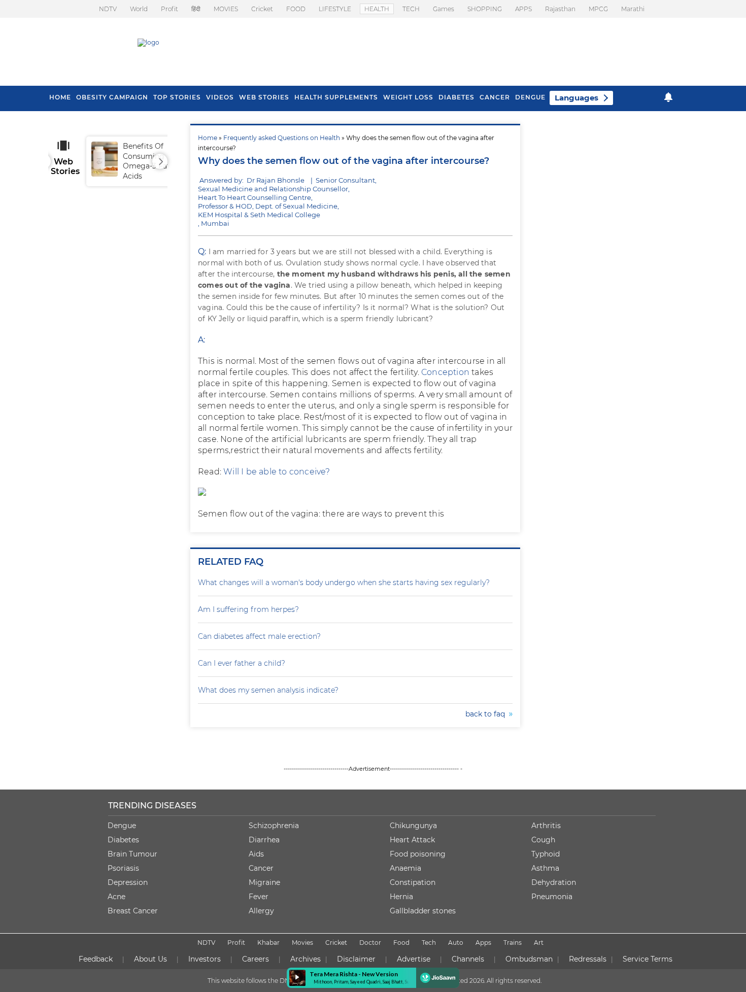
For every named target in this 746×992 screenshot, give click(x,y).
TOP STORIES (177, 97)
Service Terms (647, 959)
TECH (411, 9)
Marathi (633, 9)
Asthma (545, 868)
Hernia (401, 896)
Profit (169, 9)
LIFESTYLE (335, 9)
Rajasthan (560, 9)
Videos (220, 97)
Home (207, 138)
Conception (446, 372)
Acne (116, 896)
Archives (305, 959)
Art (539, 942)
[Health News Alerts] (668, 97)
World (139, 9)
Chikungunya (413, 825)
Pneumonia (551, 896)
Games (443, 9)
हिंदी (195, 9)
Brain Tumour (132, 854)
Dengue (530, 97)
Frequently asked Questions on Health (281, 138)
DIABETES (456, 97)
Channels (468, 959)
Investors (204, 959)
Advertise (413, 959)
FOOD (296, 9)
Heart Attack (412, 839)
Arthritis (546, 825)
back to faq (487, 714)
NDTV (108, 9)
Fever (258, 896)
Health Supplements (336, 97)
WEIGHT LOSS (408, 97)
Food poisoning (418, 854)
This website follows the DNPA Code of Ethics (275, 980)
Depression (128, 882)
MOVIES (226, 9)
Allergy (261, 910)
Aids (256, 854)
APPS (523, 9)
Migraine (264, 882)
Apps (483, 942)
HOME (60, 97)
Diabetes (123, 839)
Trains (512, 942)
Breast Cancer (133, 910)
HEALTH (376, 9)
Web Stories (264, 97)
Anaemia (405, 868)
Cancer (495, 97)
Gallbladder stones (423, 910)
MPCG (598, 9)
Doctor (370, 942)
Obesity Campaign (112, 97)
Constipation (412, 882)
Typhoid (545, 854)
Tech (429, 942)
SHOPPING (484, 9)
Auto (455, 942)
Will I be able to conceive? (276, 471)
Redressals (587, 959)
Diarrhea (264, 839)
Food (401, 942)
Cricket (262, 9)
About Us (150, 959)
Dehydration (553, 882)
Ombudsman (529, 959)
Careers (255, 959)
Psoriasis (123, 868)
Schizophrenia (274, 825)
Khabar (268, 942)
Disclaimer (356, 959)
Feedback (96, 959)
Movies (302, 942)
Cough (543, 839)
